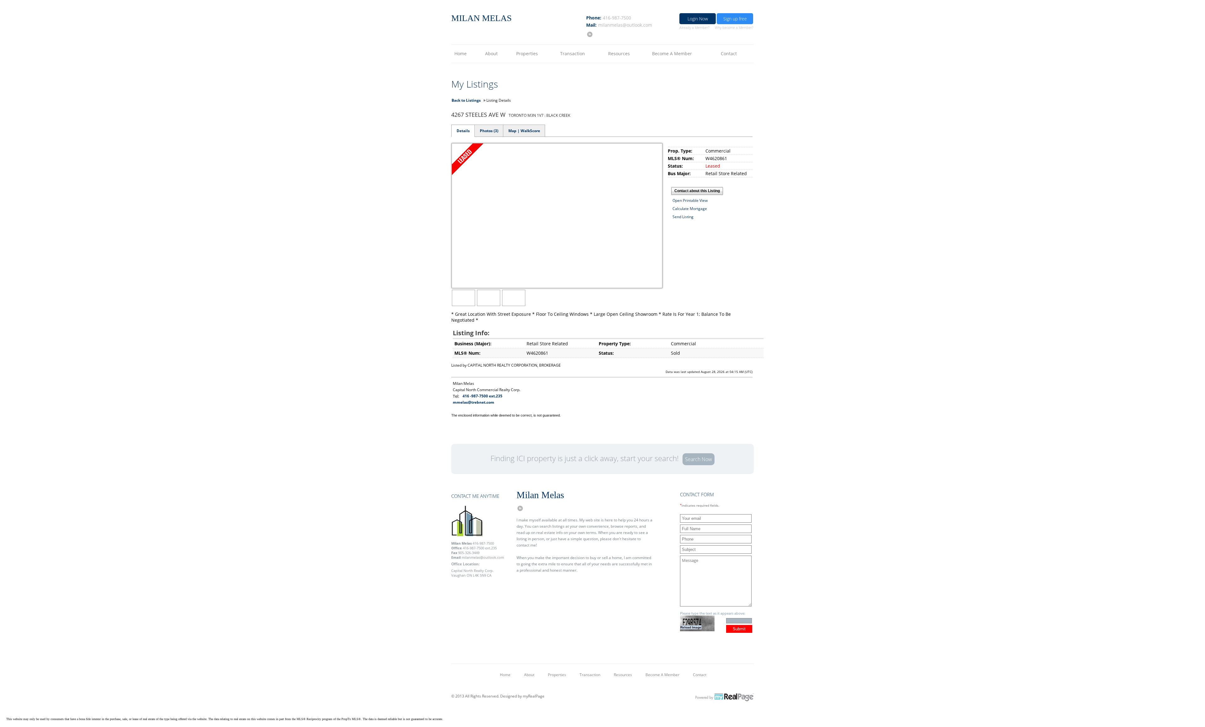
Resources (619, 54)
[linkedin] (589, 34)
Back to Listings (466, 100)
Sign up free (735, 19)
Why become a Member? (734, 27)
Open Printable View (690, 200)
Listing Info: (471, 333)
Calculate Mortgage (689, 208)
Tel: (456, 396)
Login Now (698, 19)
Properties (527, 54)
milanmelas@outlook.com (625, 25)
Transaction (572, 54)
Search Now (698, 459)
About (491, 54)
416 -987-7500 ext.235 (482, 396)
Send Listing (683, 216)
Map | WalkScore (524, 130)
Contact (729, 54)
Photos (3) (489, 130)
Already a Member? (694, 27)
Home (460, 54)
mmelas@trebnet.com (473, 402)
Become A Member (672, 54)
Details (463, 130)
